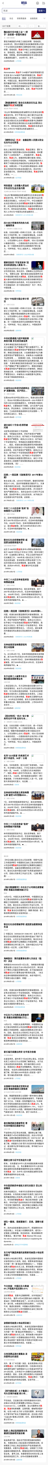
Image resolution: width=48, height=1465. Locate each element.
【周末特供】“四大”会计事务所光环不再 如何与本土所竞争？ (16, 717)
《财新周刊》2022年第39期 (24, 254)
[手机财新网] (24, 3)
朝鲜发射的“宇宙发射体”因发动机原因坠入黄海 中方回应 (16, 263)
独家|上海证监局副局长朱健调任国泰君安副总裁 (15, 1432)
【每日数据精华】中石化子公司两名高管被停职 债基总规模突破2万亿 (24, 888)
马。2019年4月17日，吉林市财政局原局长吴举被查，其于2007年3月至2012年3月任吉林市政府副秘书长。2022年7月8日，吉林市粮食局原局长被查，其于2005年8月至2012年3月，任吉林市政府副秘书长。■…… (24, 659)
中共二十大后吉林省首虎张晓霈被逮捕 (16, 580)
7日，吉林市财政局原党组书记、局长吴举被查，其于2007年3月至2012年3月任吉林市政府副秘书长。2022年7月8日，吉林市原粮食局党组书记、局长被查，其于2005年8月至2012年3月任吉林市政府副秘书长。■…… (24, 807)
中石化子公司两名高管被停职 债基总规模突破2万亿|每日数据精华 (16, 1016)
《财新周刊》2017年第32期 (24, 500)
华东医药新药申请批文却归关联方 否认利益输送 (23, 1186)
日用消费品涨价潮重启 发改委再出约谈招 (15, 1355)
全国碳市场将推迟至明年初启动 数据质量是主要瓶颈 (16, 1087)
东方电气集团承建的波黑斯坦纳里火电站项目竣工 (24, 1253)
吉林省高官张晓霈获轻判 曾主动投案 (15, 645)
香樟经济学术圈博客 (21, 1245)
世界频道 (18, 291)
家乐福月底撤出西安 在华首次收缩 (20, 1052)
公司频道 (18, 61)
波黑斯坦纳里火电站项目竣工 (17, 1323)
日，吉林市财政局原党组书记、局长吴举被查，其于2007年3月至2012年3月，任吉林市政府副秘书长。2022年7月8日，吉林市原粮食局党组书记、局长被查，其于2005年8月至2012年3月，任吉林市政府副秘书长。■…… (23, 523)
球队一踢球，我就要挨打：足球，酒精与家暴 (24, 1223)
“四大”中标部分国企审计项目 (16, 300)
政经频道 (18, 380)
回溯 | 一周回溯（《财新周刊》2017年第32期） (23, 476)
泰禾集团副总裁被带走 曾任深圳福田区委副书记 (15, 1124)
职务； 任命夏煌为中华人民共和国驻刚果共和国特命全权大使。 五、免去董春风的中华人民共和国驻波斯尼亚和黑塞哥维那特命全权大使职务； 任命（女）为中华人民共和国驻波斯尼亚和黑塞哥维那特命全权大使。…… (23, 1169)
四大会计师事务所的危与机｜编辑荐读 (16, 224)
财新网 (17, 785)
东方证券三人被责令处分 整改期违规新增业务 (15, 677)
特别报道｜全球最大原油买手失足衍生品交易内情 (16, 186)
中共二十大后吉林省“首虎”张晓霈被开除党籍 (16, 825)
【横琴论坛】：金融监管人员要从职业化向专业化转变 (24, 141)
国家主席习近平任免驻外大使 (17, 1160)
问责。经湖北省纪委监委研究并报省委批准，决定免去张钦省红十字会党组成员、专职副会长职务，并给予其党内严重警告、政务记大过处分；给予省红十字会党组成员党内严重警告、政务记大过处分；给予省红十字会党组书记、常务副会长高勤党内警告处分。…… (23, 997)
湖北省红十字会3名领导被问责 (16, 426)
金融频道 (18, 330)
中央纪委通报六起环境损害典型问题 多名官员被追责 (16, 339)
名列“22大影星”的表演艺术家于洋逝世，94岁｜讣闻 (16, 756)
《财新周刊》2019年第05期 (24, 215)
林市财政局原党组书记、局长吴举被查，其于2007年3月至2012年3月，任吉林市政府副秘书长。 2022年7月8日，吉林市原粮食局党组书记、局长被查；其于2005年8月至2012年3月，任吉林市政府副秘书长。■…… (23, 594)
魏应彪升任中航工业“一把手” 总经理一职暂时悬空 (16, 33)
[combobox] (31, 26)
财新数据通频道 (20, 132)
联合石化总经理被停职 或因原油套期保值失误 (15, 541)
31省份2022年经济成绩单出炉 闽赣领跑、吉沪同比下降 (16, 389)
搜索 (40, 11)
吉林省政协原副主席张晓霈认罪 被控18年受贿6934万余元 (16, 793)
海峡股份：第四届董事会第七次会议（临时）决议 (22, 959)
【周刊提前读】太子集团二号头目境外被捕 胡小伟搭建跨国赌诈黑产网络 (16, 1392)
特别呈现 (19, 95)
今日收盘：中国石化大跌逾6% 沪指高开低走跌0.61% (16, 1287)
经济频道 (18, 178)
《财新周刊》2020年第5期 (23, 637)
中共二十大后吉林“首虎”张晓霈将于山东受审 (16, 509)
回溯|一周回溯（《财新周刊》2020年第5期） (24, 611)
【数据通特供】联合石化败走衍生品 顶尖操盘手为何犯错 (23, 104)
